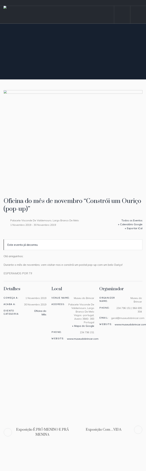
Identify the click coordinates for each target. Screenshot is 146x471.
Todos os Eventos (131, 220)
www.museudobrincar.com (82, 338)
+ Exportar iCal (133, 228)
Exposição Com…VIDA (103, 429)
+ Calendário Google (130, 224)
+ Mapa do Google (83, 326)
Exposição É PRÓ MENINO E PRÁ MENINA (42, 432)
